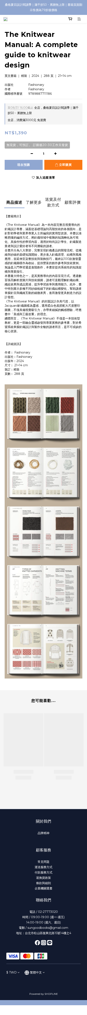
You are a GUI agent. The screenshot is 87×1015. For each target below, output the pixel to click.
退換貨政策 (43, 878)
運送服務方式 (43, 867)
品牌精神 (43, 833)
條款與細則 (43, 883)
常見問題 (43, 862)
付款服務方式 (43, 872)
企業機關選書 (43, 888)
